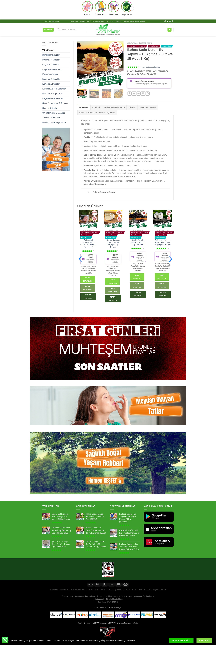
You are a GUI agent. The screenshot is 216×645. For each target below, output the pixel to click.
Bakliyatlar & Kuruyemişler (54, 122)
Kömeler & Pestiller (51, 84)
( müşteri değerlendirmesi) (149, 67)
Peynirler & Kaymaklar (52, 93)
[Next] (119, 64)
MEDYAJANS (113, 623)
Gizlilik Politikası (98, 21)
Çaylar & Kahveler (50, 65)
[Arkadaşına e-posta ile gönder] (138, 93)
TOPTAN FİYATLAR (88, 294)
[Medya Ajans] (108, 634)
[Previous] (81, 64)
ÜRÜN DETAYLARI (87, 285)
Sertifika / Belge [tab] (148, 107)
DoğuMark (98, 599)
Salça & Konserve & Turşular (55, 103)
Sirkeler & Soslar (49, 108)
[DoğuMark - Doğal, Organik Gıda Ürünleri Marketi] (108, 29)
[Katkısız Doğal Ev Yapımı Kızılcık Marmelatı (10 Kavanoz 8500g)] (162, 219)
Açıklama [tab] (83, 107)
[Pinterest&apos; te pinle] (143, 93)
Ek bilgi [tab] (96, 107)
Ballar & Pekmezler (51, 60)
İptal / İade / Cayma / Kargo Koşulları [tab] (97, 113)
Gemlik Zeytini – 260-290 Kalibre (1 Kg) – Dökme (88, 242)
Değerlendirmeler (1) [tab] (114, 107)
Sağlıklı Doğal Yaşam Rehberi (134, 21)
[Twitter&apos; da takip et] (167, 21)
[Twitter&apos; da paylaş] (134, 93)
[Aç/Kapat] (89, 192)
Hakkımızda (84, 21)
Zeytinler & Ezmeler (51, 118)
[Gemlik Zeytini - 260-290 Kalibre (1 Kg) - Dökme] (88, 219)
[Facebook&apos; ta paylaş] (130, 93)
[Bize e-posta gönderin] (170, 21)
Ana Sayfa (131, 43)
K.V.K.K (110, 21)
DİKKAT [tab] (132, 107)
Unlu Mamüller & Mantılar (53, 113)
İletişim (118, 21)
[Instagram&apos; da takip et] (165, 21)
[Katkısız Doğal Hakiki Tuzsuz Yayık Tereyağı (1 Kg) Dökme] (138, 219)
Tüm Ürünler (48, 50)
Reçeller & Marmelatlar (52, 98)
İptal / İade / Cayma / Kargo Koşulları (105, 590)
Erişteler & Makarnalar (52, 69)
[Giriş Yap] (170, 30)
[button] (80, 259)
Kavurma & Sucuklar (51, 79)
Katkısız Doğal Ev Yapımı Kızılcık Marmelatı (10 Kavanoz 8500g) (163, 243)
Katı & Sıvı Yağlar (50, 74)
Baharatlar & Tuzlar (51, 55)
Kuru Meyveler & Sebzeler (54, 89)
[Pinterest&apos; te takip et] (172, 21)
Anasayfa (74, 21)
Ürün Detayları (87, 276)
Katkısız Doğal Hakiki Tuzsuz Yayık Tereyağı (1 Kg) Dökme (138, 243)
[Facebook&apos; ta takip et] (163, 21)
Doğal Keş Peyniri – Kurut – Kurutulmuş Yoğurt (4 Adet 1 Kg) (113, 242)
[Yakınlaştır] (80, 84)
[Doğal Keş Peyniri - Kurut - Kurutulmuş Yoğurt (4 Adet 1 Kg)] (113, 219)
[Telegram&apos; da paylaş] (148, 93)
